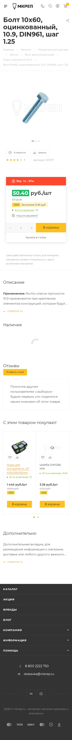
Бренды (10, 609)
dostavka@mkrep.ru (39, 674)
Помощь (10, 650)
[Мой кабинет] (57, 6)
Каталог (10, 589)
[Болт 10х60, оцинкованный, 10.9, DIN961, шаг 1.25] (36, 107)
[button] (34, 517)
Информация (15, 640)
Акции (9, 599)
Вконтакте (31, 693)
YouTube (41, 693)
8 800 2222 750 (37, 666)
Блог (7, 619)
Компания (12, 630)
